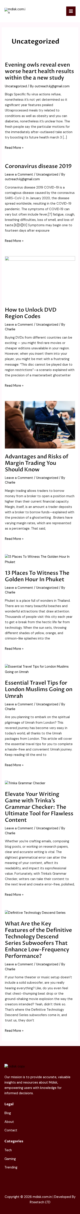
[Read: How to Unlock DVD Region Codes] (40, 279)
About (9, 1122)
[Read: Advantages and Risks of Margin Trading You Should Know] (40, 424)
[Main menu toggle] (71, 11)
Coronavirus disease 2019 (38, 166)
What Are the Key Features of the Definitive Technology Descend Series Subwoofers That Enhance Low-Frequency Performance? (38, 940)
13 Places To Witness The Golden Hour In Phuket (37, 576)
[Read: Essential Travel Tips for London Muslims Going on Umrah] (40, 669)
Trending (10, 1167)
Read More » (14, 147)
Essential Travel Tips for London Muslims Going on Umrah (38, 689)
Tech (8, 1150)
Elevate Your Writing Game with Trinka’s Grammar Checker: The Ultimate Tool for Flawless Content (39, 807)
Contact (10, 1130)
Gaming (10, 1159)
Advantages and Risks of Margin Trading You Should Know (36, 463)
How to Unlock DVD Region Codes (30, 313)
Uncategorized (16, 86)
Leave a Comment (19, 174)
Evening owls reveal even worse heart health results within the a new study (39, 71)
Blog (7, 1113)
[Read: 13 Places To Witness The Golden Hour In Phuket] (40, 559)
